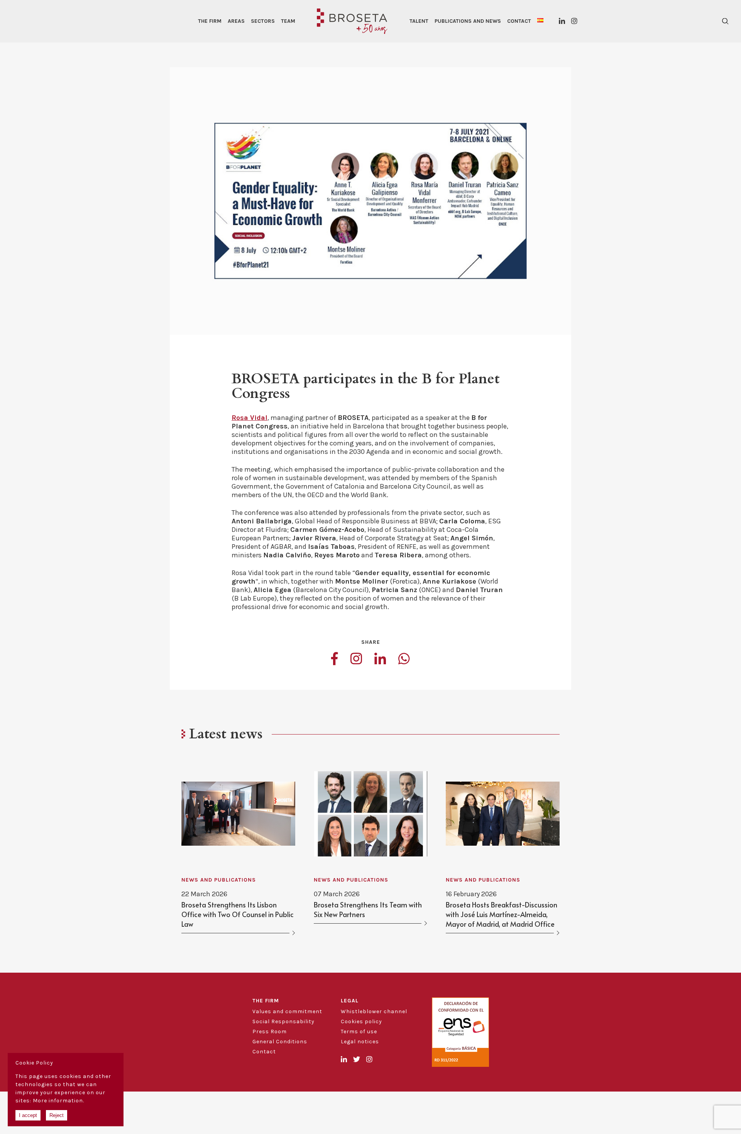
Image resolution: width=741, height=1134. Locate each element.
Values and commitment (287, 1011)
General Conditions (279, 1041)
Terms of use (359, 1031)
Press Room (269, 1031)
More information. (58, 1100)
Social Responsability (283, 1021)
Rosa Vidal (249, 417)
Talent (418, 21)
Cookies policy (361, 1021)
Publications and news (468, 21)
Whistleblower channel (374, 1011)
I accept (28, 1115)
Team (288, 21)
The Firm (210, 21)
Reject (56, 1115)
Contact (519, 21)
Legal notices (360, 1041)
